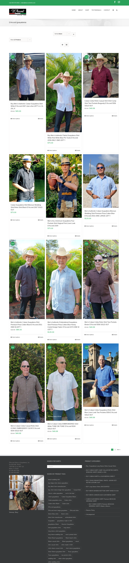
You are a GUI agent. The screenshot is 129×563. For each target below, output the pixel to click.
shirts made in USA (67, 545)
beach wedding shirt (54, 479)
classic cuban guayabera (55, 493)
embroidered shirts (70, 517)
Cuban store (65, 503)
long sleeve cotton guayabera (56, 531)
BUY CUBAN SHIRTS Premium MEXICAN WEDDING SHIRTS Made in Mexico (101, 505)
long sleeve (67, 527)
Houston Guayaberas (67, 524)
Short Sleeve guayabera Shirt (56, 551)
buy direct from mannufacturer (57, 486)
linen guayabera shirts (54, 527)
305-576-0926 (15, 3)
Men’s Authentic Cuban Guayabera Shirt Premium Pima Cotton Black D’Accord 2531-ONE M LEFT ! (26, 324)
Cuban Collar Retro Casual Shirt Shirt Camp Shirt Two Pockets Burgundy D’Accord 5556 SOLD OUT (100, 103)
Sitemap (11, 512)
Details (41, 118)
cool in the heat (69, 493)
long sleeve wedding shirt (55, 534)
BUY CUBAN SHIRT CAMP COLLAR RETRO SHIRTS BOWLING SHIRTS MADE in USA (102, 471)
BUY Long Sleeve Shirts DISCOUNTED (97, 486)
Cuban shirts (68, 500)
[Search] (116, 10)
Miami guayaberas (67, 541)
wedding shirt (52, 558)
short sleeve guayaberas (73, 548)
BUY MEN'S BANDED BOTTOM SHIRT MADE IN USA (102, 491)
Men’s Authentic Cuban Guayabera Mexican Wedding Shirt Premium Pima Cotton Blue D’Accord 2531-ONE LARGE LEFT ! (100, 213)
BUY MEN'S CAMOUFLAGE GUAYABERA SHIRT (101, 495)
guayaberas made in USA (64, 521)
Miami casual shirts (54, 541)
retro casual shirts (53, 545)
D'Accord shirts (74, 510)
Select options (16, 118)
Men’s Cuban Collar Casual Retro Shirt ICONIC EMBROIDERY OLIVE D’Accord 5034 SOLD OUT (25, 428)
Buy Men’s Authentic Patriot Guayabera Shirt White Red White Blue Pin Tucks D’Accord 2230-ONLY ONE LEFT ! (63, 138)
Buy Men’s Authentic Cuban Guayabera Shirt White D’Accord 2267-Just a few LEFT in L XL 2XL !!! (27, 106)
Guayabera (51, 521)
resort (77, 541)
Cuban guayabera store (55, 500)
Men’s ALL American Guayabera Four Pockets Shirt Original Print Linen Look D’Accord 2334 (61, 223)
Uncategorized (90, 514)
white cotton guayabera (65, 558)
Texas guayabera (73, 551)
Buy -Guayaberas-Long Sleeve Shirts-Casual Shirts (101, 466)
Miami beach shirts (71, 538)
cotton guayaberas (53, 496)
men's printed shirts (71, 534)
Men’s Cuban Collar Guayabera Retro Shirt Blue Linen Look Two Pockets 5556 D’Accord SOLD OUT (101, 412)
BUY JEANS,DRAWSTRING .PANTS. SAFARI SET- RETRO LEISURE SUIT (101, 481)
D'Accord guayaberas (54, 507)
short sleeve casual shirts (55, 548)
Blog (16, 512)
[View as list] (66, 45)
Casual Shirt (77, 490)
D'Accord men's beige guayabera (57, 510)
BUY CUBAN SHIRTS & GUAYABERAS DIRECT (100, 476)
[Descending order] (74, 34)
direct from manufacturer (55, 517)
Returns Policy (90, 510)
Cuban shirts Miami (53, 503)
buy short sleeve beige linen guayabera (59, 490)
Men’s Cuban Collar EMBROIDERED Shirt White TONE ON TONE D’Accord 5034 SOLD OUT (63, 426)
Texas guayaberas (53, 555)
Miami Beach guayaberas (55, 538)
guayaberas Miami (53, 524)
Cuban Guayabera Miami (69, 496)
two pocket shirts (66, 555)
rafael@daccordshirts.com (28, 3)
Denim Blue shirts (53, 514)
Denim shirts (65, 514)
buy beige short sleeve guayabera (58, 483)
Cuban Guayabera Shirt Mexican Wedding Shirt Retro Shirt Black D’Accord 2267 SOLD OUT (26, 207)
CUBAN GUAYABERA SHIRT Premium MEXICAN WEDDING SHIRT (100, 500)
